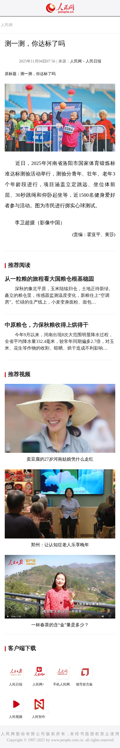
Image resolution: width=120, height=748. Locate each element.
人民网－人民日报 (85, 61)
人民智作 (38, 717)
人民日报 (15, 684)
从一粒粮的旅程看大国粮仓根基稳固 (49, 279)
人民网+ (38, 684)
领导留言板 (84, 684)
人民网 (7, 25)
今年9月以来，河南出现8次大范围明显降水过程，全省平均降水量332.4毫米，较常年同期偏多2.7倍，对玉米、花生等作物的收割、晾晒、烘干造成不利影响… (59, 341)
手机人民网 (61, 684)
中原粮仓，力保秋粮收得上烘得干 (46, 325)
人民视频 (15, 717)
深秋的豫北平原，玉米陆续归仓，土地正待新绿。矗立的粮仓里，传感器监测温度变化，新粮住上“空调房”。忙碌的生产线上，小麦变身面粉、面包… (59, 295)
